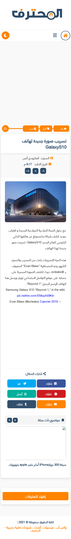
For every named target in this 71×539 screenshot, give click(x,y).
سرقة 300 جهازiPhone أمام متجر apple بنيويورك (37, 464)
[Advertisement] (35, 80)
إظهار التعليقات (35, 496)
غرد (19, 383)
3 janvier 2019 (49, 301)
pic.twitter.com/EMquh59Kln (35, 295)
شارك (49, 383)
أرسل (19, 394)
